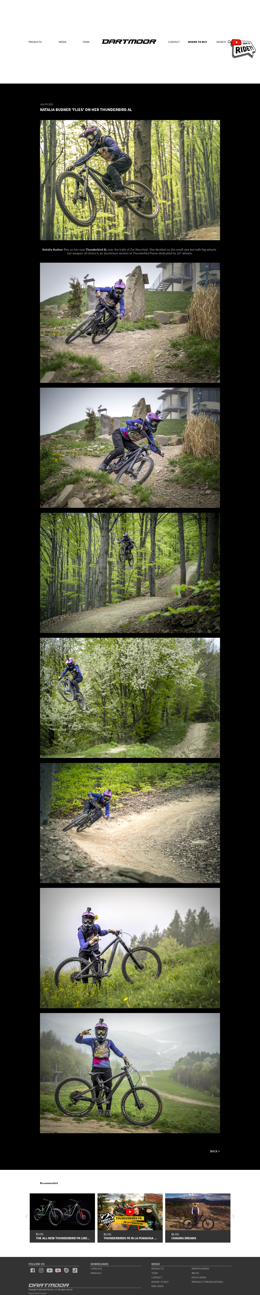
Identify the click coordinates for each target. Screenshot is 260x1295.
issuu (66, 1270)
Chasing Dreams (183, 1238)
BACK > (215, 1151)
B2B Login (157, 1286)
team (154, 1273)
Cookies (43, 1293)
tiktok (75, 1270)
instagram (41, 1270)
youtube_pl (58, 1270)
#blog (195, 1273)
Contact (174, 41)
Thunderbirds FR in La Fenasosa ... (130, 1238)
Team (86, 41)
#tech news (199, 1277)
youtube (49, 1270)
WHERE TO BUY (197, 41)
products (157, 1268)
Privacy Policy (33, 1293)
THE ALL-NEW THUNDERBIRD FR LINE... (63, 1238)
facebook (32, 1270)
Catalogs (96, 1268)
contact (156, 1277)
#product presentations (207, 1281)
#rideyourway (200, 1268)
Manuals (96, 1273)
